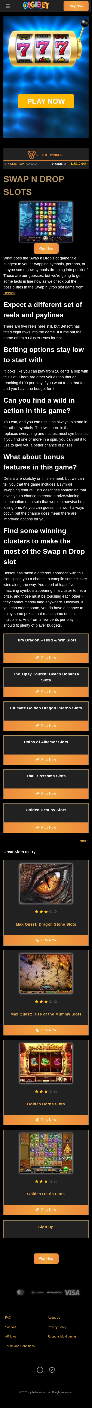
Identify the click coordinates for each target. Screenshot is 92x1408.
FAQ (8, 1317)
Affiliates (10, 1336)
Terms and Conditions (20, 1346)
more (84, 841)
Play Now (76, 6)
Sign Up (45, 1227)
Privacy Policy (57, 1327)
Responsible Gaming (62, 1336)
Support (10, 1327)
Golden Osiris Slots (46, 1194)
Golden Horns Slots (46, 1104)
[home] (38, 9)
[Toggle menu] (7, 6)
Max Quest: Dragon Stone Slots (46, 924)
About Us (54, 1317)
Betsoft (9, 293)
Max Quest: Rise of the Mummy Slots (45, 1014)
